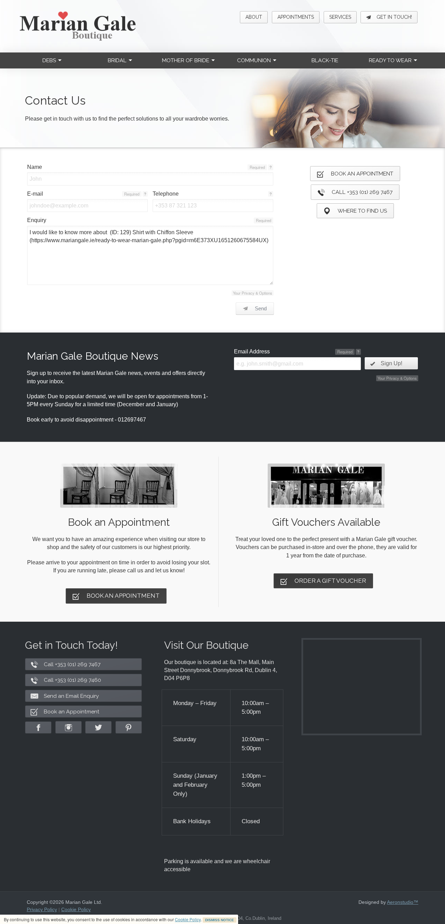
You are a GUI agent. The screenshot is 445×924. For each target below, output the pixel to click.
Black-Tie (325, 60)
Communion (254, 60)
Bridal (117, 60)
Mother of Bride (185, 60)
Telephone (166, 194)
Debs (49, 60)
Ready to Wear (390, 60)
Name (34, 167)
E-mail (35, 194)
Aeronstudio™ (402, 902)
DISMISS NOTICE (219, 920)
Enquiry (36, 220)
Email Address (252, 351)
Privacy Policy (42, 909)
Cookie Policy (188, 919)
